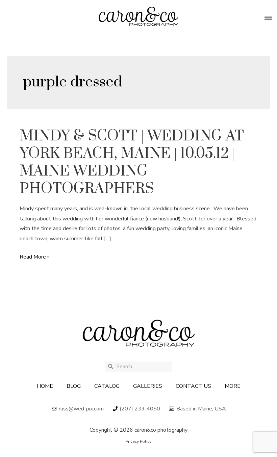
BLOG (74, 386)
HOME (45, 386)
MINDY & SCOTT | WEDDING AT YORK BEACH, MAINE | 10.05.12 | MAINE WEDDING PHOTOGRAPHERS (132, 162)
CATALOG (107, 386)
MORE (233, 386)
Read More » (35, 257)
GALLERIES (147, 386)
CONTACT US (193, 386)
